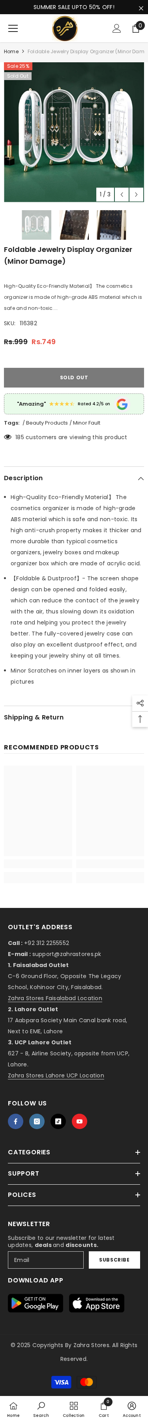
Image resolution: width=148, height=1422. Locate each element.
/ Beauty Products (45, 423)
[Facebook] (15, 1121)
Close (141, 8)
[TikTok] (58, 1121)
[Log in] (116, 28)
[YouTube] (79, 1121)
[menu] (13, 28)
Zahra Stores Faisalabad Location (55, 998)
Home (11, 51)
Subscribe (114, 1259)
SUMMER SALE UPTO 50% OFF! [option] (74, 7)
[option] (74, 132)
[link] (38, 863)
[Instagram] (37, 1121)
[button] (122, 194)
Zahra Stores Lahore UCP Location (56, 1075)
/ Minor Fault (84, 423)
